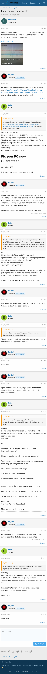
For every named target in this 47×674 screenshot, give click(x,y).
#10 (45, 412)
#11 (45, 530)
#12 (45, 558)
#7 (45, 325)
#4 (45, 191)
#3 (45, 114)
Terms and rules (16, 665)
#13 (45, 614)
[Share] (42, 28)
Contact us (5, 665)
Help (35, 665)
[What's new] (39, 3)
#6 (45, 299)
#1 (45, 28)
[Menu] (3, 3)
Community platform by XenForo (19, 672)
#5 (45, 232)
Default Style (7, 662)
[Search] (44, 3)
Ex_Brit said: (7, 118)
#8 (45, 361)
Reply (44, 68)
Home (41, 665)
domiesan (6, 14)
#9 (45, 384)
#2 (45, 83)
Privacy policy (28, 665)
